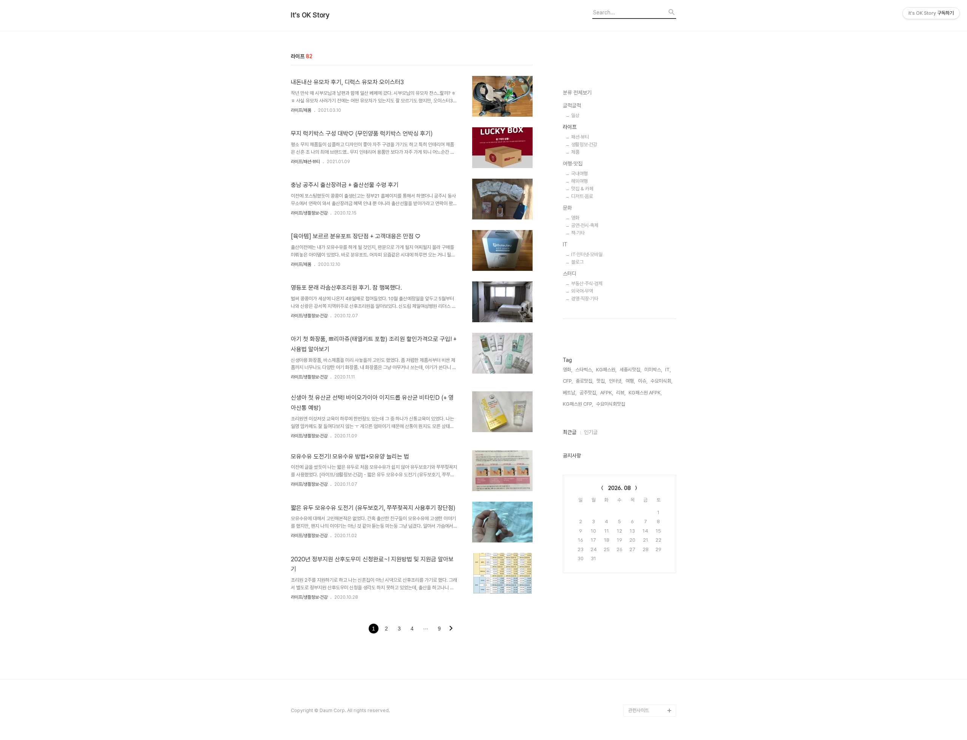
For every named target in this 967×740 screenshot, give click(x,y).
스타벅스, (584, 369)
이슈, (642, 381)
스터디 (569, 273)
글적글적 (572, 105)
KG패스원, (606, 369)
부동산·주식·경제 (586, 283)
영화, (567, 369)
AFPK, (606, 392)
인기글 (591, 432)
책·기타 (578, 233)
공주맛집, (588, 392)
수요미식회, (661, 381)
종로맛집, (584, 381)
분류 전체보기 (577, 93)
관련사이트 (638, 710)
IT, (668, 369)
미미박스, (653, 369)
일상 (575, 115)
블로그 (577, 262)
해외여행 (579, 181)
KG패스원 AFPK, (645, 392)
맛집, (601, 381)
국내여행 (579, 173)
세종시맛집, (630, 369)
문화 (567, 208)
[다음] (451, 629)
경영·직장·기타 (584, 298)
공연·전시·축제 (584, 225)
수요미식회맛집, (611, 404)
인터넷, (616, 381)
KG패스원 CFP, (578, 404)
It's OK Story (310, 15)
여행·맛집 (572, 164)
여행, (630, 381)
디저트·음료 (582, 196)
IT (565, 244)
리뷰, (621, 392)
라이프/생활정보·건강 (309, 213)
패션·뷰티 (580, 137)
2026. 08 (619, 488)
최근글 (569, 432)
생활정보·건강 (584, 144)
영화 (575, 218)
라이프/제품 (301, 110)
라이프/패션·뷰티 (305, 161)
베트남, (569, 392)
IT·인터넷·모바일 (586, 254)
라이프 (569, 127)
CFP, (568, 381)
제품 (575, 152)
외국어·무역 (582, 291)
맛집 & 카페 (582, 189)
